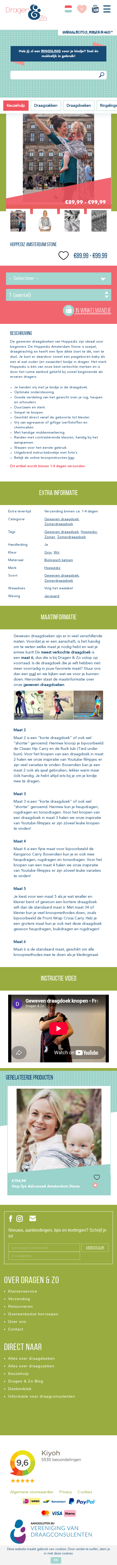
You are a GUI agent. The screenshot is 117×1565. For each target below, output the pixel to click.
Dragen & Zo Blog (25, 1381)
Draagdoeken (79, 106)
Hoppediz (89, 532)
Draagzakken (45, 106)
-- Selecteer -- (24, 278)
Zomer (49, 537)
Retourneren (20, 1306)
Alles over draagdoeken (31, 1358)
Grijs (47, 552)
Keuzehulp (16, 106)
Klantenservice (22, 1291)
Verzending (19, 1299)
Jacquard (51, 596)
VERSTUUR (95, 1248)
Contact (15, 1329)
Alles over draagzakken (31, 1366)
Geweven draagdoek (61, 519)
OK (56, 1560)
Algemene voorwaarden (31, 1492)
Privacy (65, 1492)
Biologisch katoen (58, 560)
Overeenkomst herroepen (33, 1314)
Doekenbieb (20, 1389)
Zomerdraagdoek (58, 524)
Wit (56, 552)
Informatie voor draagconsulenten (41, 1396)
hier (71, 458)
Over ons (17, 1321)
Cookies (85, 1492)
